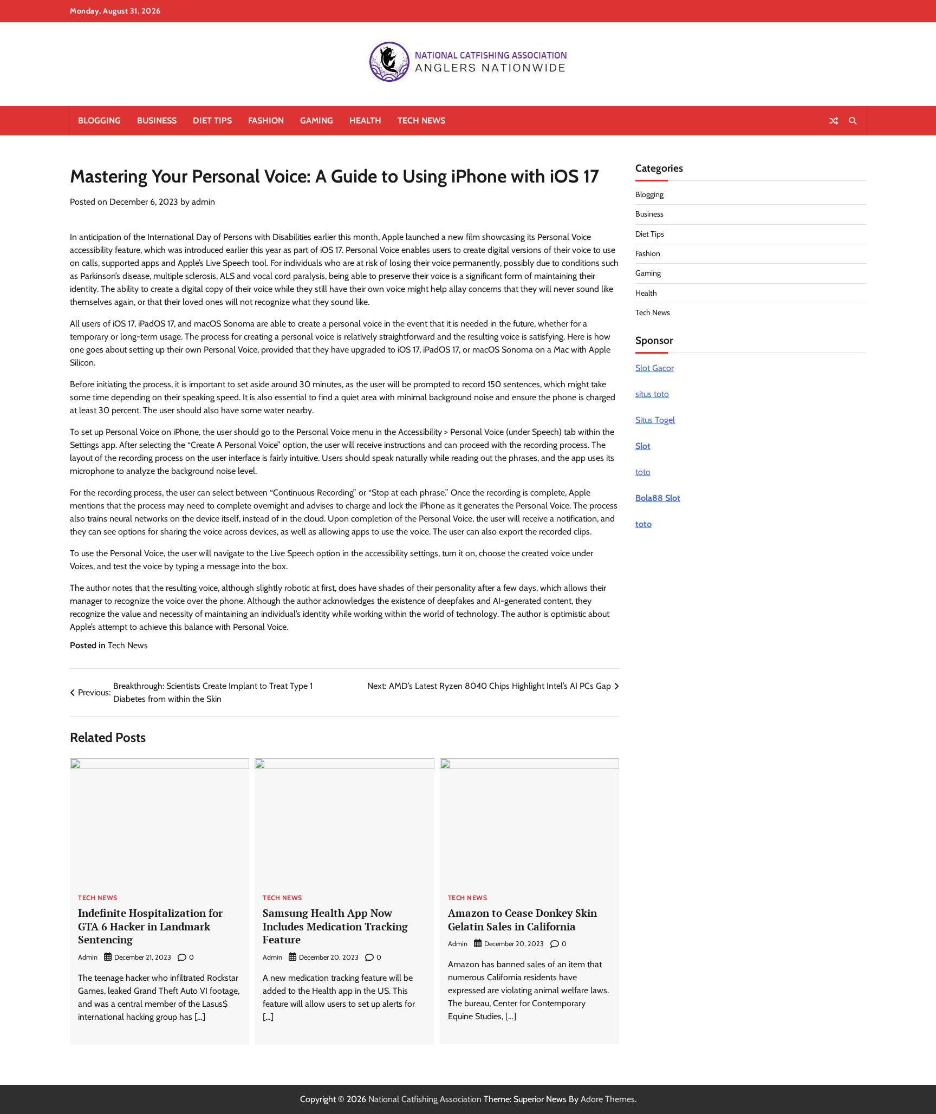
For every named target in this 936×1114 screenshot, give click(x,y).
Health (365, 120)
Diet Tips (212, 120)
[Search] (852, 121)
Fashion (266, 120)
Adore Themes (608, 1099)
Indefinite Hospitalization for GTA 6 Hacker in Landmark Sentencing (150, 926)
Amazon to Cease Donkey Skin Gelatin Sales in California (522, 919)
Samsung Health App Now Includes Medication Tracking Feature (335, 926)
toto (643, 472)
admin (203, 202)
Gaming (316, 120)
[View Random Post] (834, 121)
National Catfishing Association (425, 1099)
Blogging (99, 120)
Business (157, 120)
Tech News (421, 120)
